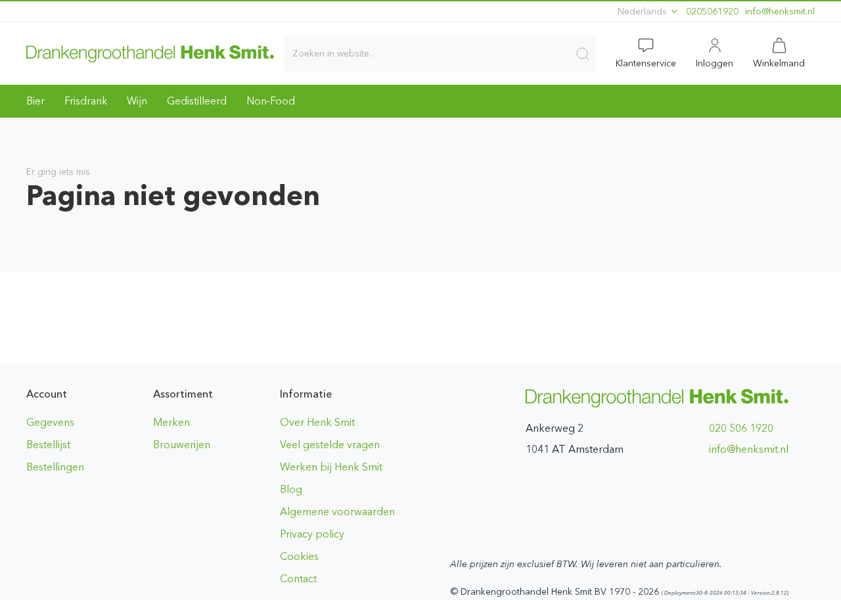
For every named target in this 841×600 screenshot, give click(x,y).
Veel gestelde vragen (330, 444)
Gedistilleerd (197, 101)
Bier (35, 101)
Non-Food (270, 101)
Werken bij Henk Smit (331, 467)
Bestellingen (55, 467)
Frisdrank (85, 101)
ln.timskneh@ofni (780, 11)
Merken (171, 422)
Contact (298, 578)
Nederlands (644, 11)
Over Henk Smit (317, 422)
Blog (291, 489)
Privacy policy (312, 534)
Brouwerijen (181, 444)
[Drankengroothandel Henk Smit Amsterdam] (150, 53)
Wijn (137, 101)
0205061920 (712, 11)
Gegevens (50, 422)
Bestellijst (48, 444)
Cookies (299, 556)
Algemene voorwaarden (337, 511)
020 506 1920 (741, 428)
